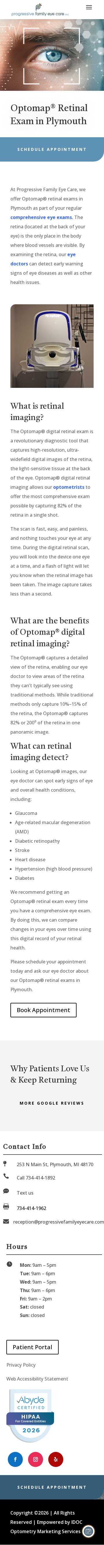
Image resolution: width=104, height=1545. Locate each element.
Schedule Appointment (52, 149)
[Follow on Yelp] (55, 1459)
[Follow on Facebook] (15, 1459)
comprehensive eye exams (41, 217)
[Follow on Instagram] (35, 1459)
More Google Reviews (52, 1103)
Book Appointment (43, 1010)
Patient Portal (32, 1347)
